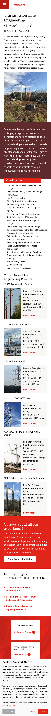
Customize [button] (9, 712)
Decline (32, 712)
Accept (42, 712)
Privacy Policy (11, 705)
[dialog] (25, 687)
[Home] (19, 4)
